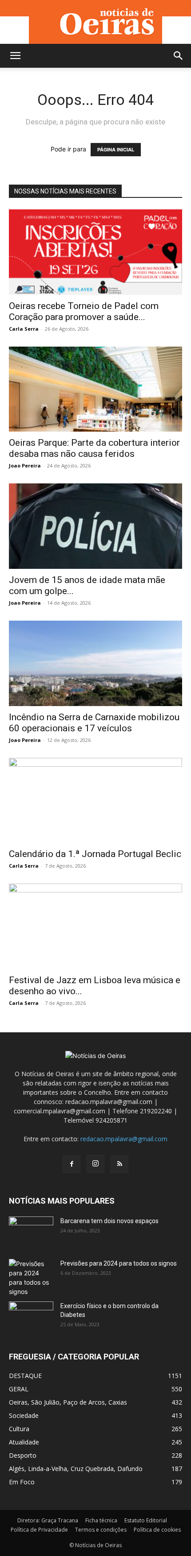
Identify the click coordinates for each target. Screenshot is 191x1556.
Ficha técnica (101, 1520)
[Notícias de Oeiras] (95, 22)
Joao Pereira (25, 465)
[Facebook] (71, 1164)
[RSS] (119, 1164)
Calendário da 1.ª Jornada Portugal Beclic (95, 854)
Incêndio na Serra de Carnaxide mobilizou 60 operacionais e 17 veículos (94, 723)
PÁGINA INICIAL (115, 150)
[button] (15, 56)
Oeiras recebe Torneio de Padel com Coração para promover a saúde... (84, 311)
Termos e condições (101, 1529)
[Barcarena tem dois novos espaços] (31, 1231)
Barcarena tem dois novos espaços (109, 1220)
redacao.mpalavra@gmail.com (123, 1139)
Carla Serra (24, 328)
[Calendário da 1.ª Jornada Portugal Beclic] (95, 800)
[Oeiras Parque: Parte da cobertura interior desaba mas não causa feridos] (95, 389)
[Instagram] (95, 1164)
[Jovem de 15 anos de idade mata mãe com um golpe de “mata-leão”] (95, 526)
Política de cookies (157, 1529)
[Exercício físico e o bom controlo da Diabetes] (31, 1316)
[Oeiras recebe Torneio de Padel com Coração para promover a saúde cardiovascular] (95, 252)
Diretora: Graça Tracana (47, 1520)
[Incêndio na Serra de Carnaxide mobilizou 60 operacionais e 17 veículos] (95, 663)
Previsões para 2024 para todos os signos (118, 1263)
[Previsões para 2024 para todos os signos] (31, 1277)
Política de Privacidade (39, 1529)
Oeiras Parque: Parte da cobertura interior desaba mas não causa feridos (94, 448)
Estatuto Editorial (145, 1520)
